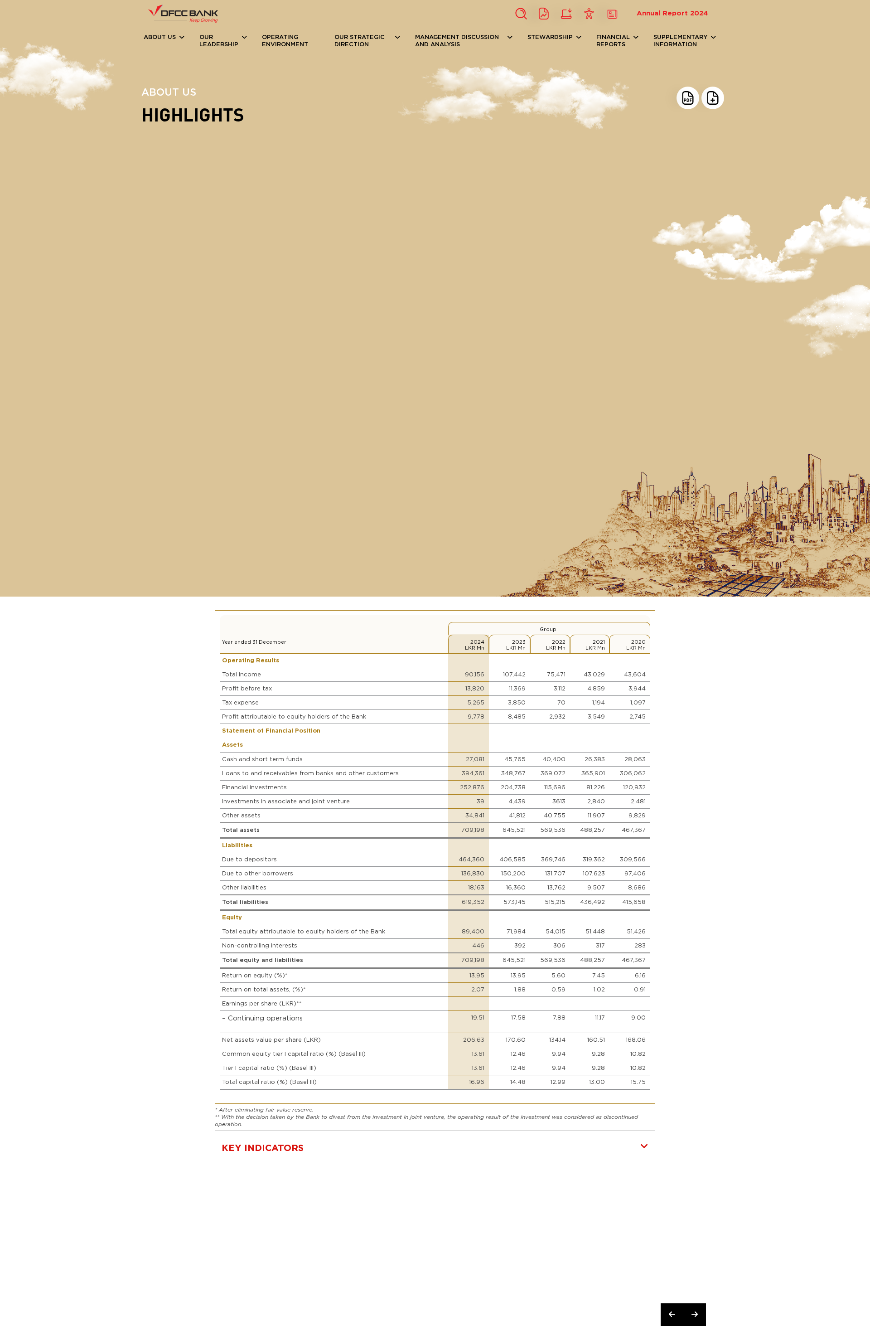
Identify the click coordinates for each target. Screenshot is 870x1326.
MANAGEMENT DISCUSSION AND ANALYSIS (457, 41)
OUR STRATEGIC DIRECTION (359, 41)
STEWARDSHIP (550, 37)
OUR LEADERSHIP (218, 41)
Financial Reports (613, 41)
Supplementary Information (680, 41)
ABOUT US (160, 37)
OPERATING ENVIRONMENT (285, 41)
